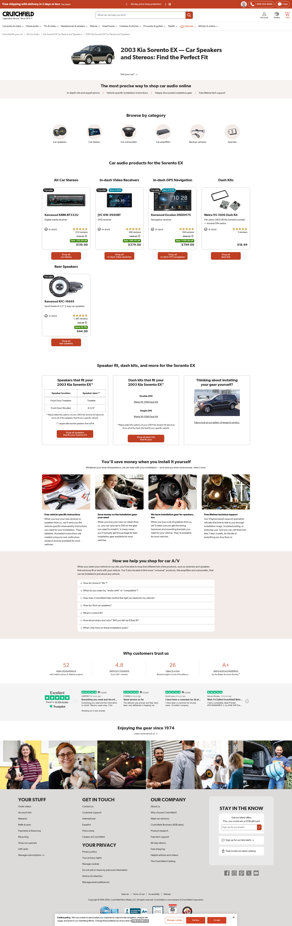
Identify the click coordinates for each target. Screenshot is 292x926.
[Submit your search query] (189, 15)
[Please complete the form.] (259, 827)
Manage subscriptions (30, 855)
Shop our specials (27, 843)
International (89, 819)
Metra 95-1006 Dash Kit (146, 402)
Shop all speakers (75, 434)
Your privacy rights (92, 858)
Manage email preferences (95, 882)
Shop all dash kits (226, 255)
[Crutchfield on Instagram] (234, 873)
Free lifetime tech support (211, 93)
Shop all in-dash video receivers (119, 255)
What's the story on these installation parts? (105, 628)
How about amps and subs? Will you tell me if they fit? (111, 620)
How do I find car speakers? (97, 605)
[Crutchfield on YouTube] (256, 873)
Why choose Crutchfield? (164, 813)
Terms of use (138, 894)
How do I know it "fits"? (95, 583)
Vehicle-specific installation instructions (127, 93)
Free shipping (36, 4)
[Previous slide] (126, 4)
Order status (24, 806)
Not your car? (128, 74)
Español (86, 825)
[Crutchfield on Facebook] (227, 873)
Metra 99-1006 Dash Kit (146, 417)
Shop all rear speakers (66, 342)
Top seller (48, 190)
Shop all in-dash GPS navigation (172, 255)
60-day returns (146, 4)
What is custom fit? (93, 613)
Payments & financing (29, 831)
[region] (146, 764)
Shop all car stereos (66, 255)
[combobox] (144, 15)
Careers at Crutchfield (93, 837)
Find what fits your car (12, 34)
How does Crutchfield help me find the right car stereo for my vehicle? (119, 598)
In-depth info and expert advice (83, 93)
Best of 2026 (115, 190)
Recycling (23, 837)
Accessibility (154, 894)
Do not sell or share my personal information (105, 870)
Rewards (22, 819)
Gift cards (23, 849)
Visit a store (88, 831)
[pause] (170, 4)
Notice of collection (92, 876)
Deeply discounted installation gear (173, 93)
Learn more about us (145, 734)
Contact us (88, 806)
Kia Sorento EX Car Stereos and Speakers (62, 34)
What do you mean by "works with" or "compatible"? (110, 591)
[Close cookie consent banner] (233, 917)
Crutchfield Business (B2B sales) (167, 825)
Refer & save (24, 825)
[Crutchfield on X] (249, 873)
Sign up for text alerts (239, 840)
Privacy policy (89, 852)
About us (155, 806)
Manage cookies (90, 864)
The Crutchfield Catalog (163, 861)
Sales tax (125, 894)
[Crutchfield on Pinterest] (241, 873)
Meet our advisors (160, 819)
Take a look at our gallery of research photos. (217, 422)
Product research (159, 831)
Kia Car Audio (33, 34)
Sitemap (167, 894)
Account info (24, 813)
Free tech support (160, 837)
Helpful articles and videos (164, 855)
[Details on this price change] (86, 236)
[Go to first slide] (165, 4)
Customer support (91, 813)
